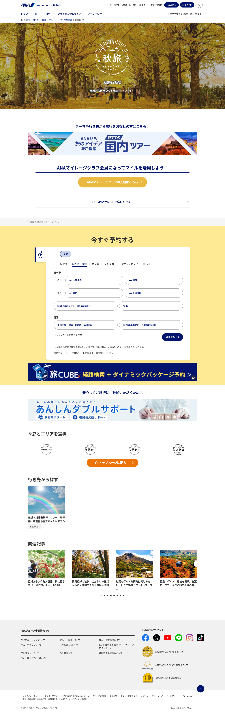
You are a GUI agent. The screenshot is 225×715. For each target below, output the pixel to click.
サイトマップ (157, 696)
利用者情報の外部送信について (76, 696)
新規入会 (172, 5)
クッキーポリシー (52, 696)
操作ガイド (59, 352)
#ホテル (34, 526)
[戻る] (56, 254)
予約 (134, 5)
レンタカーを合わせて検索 (69, 334)
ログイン (188, 5)
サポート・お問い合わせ (152, 5)
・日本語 (120, 5)
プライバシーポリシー (32, 696)
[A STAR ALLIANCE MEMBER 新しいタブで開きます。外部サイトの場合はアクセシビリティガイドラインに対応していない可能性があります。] (39, 707)
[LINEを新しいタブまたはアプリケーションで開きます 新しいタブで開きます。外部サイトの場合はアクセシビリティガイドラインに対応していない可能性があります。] (178, 637)
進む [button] (197, 564)
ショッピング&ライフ (69, 13)
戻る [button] (28, 564)
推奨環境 (113, 696)
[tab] (40, 254)
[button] (199, 5)
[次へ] (74, 254)
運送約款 (170, 696)
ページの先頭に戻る (200, 688)
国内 (36, 13)
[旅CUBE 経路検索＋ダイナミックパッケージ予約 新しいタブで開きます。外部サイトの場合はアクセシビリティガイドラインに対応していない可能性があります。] (112, 372)
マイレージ (93, 13)
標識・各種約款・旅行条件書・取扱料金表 (40, 699)
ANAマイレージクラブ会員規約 (74, 699)
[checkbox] (55, 335)
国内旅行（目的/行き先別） (44, 20)
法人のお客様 (195, 13)
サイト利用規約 (99, 696)
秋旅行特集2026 (65, 20)
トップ (24, 13)
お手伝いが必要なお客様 (178, 13)
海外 (48, 13)
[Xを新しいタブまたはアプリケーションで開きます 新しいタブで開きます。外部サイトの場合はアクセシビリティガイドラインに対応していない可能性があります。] (156, 637)
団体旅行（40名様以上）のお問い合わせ (91, 352)
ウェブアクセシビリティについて (134, 696)
